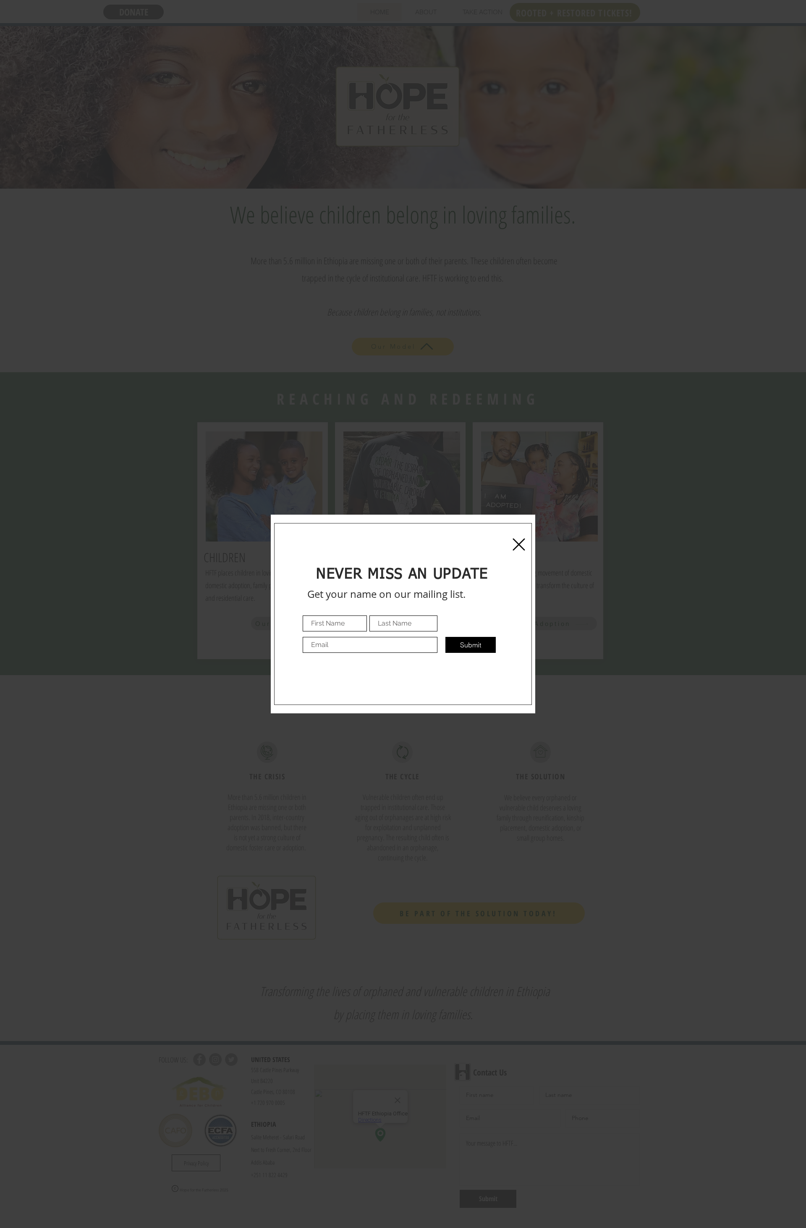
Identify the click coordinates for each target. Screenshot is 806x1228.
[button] (519, 544)
